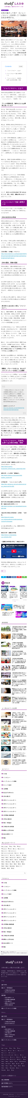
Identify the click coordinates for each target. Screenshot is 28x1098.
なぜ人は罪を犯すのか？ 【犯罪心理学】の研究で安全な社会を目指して (19, 721)
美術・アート (19, 866)
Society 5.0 (5, 848)
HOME (5, 984)
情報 (23, 861)
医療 (7, 859)
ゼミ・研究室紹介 (8, 988)
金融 (13, 868)
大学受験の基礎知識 (8, 815)
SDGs (19, 846)
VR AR (10, 848)
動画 (25, 857)
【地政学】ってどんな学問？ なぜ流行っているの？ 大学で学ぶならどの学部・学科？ (19, 748)
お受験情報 (6, 1079)
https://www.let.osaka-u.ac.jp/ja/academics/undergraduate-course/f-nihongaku (11, 519)
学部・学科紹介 (7, 822)
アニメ (4, 571)
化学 (3, 859)
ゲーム (15, 848)
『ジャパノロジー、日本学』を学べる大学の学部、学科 (14, 79)
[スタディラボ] (14, 6)
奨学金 (12, 859)
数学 (3, 1065)
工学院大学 (9, 861)
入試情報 (5, 788)
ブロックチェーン (6, 855)
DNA (11, 846)
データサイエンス (13, 1052)
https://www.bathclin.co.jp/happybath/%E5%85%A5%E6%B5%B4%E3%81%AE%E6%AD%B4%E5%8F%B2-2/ (14, 256)
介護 (3, 857)
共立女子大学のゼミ (8, 792)
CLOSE (20, 66)
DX (15, 846)
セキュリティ (5, 1052)
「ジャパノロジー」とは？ (14, 70)
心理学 (18, 861)
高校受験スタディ (8, 1086)
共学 (7, 857)
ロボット (19, 855)
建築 (14, 861)
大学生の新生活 (7, 819)
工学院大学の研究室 (8, 826)
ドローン (17, 853)
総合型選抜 (13, 866)
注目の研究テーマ (5, 10)
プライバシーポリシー (21, 1094)
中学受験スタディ (8, 1083)
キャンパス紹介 (7, 785)
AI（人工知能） (5, 846)
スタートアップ (21, 848)
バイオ (22, 853)
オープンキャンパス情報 (9, 781)
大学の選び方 (6, 796)
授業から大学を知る (8, 830)
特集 (4, 838)
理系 (20, 1065)
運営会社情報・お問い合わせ (8, 1094)
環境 (24, 1065)
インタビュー (6, 777)
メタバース (13, 855)
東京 (11, 1065)
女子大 (17, 859)
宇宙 (3, 861)
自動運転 (4, 868)
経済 (7, 866)
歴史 (16, 1065)
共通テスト (20, 857)
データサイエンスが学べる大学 (8, 853)
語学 (9, 868)
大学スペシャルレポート (9, 800)
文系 (7, 1065)
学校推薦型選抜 (23, 859)
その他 (5, 773)
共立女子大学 (13, 857)
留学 (3, 866)
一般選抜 (24, 855)
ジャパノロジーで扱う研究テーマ (14, 74)
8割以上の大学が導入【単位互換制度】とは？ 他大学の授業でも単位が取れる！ (19, 742)
